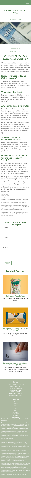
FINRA (6, 445)
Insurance (15, 407)
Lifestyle (15, 412)
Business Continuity (21, 474)
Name (6, 228)
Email (5, 238)
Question (6, 248)
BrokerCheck (4, 420)
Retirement (15, 402)
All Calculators (15, 417)
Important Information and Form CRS (9, 474)
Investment (15, 403)
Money (15, 410)
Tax (16, 408)
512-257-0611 (16, 20)
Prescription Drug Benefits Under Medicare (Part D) (15, 364)
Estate (15, 405)
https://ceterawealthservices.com (17, 460)
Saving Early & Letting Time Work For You (15, 329)
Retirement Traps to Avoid (15, 296)
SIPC (9, 445)
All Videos (15, 415)
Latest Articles (15, 414)
